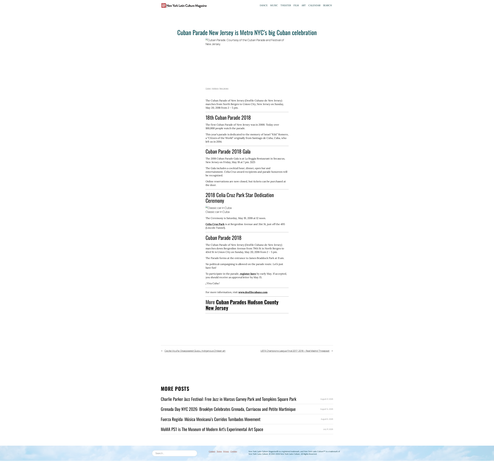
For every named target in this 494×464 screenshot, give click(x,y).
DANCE (264, 5)
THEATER (285, 5)
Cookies (233, 451)
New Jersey (223, 88)
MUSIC (274, 5)
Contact (212, 451)
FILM (296, 5)
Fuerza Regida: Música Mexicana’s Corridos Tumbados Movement (210, 419)
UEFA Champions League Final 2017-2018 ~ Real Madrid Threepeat (295, 350)
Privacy (226, 451)
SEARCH (327, 5)
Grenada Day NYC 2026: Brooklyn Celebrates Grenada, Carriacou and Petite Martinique (228, 409)
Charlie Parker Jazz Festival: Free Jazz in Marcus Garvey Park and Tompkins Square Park (228, 399)
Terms (219, 451)
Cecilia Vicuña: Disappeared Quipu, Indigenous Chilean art (195, 350)
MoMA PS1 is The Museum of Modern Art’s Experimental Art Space (212, 429)
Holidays (215, 88)
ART (304, 5)
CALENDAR (314, 5)
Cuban (208, 88)
